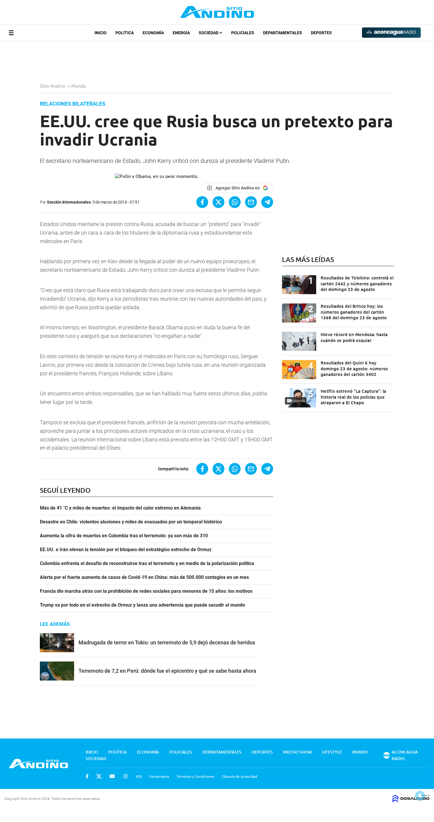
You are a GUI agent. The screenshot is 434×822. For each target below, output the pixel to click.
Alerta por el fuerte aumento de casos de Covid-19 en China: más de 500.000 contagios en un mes (144, 577)
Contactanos (159, 776)
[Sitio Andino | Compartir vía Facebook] (202, 202)
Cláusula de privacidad (239, 776)
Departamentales (282, 32)
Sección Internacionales (69, 202)
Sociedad (209, 33)
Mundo (79, 86)
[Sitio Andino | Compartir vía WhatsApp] (235, 202)
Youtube (112, 776)
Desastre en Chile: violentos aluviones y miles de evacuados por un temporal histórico (131, 522)
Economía (153, 32)
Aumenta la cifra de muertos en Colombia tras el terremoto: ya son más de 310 (124, 535)
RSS (139, 776)
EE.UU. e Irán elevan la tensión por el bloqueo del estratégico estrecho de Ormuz (125, 549)
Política (124, 32)
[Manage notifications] (420, 795)
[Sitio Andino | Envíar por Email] (251, 202)
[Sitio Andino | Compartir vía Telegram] (267, 202)
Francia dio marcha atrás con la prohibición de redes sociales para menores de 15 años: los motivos (146, 591)
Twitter (99, 776)
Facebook (87, 776)
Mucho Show (297, 752)
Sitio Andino (53, 86)
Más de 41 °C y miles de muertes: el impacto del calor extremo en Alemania (120, 508)
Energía (181, 32)
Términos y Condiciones (195, 776)
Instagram (125, 776)
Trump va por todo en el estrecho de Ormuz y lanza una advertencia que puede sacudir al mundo (142, 605)
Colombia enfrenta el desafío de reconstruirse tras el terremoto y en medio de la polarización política (147, 563)
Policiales (242, 32)
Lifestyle (332, 752)
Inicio (100, 32)
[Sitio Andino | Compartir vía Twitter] (218, 202)
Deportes (321, 32)
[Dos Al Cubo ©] (411, 800)
